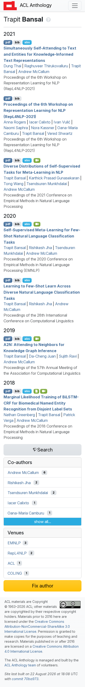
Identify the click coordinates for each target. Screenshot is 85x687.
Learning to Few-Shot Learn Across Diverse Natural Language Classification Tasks (42, 292)
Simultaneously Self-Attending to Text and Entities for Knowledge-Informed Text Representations (40, 54)
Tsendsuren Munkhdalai (46, 183)
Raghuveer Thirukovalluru (46, 66)
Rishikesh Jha (40, 247)
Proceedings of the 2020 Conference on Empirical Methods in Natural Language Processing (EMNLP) (38, 265)
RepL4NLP (17, 553)
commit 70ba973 (25, 679)
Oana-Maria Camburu (26, 512)
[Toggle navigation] (74, 5)
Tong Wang (13, 183)
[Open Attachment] (36, 391)
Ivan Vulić (62, 122)
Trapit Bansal (33, 133)
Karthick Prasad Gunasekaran (54, 178)
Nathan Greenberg (19, 414)
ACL (11, 563)
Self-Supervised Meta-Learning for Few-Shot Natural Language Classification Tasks (42, 235)
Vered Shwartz (59, 133)
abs (27, 42)
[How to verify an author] (48, 19)
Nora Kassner (42, 127)
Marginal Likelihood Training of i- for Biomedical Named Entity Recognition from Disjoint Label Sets (41, 403)
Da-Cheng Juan (42, 356)
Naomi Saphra (16, 127)
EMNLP (14, 543)
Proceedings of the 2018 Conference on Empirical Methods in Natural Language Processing (38, 432)
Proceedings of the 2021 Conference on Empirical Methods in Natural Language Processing (38, 201)
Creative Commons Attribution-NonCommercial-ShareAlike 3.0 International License (37, 626)
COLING (15, 573)
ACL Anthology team (20, 665)
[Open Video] (37, 160)
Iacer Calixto (40, 122)
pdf (7, 42)
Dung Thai (12, 66)
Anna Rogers (15, 122)
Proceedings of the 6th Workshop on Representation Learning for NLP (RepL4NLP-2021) (35, 83)
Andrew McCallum (33, 71)
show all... (42, 521)
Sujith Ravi (68, 356)
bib (17, 42)
